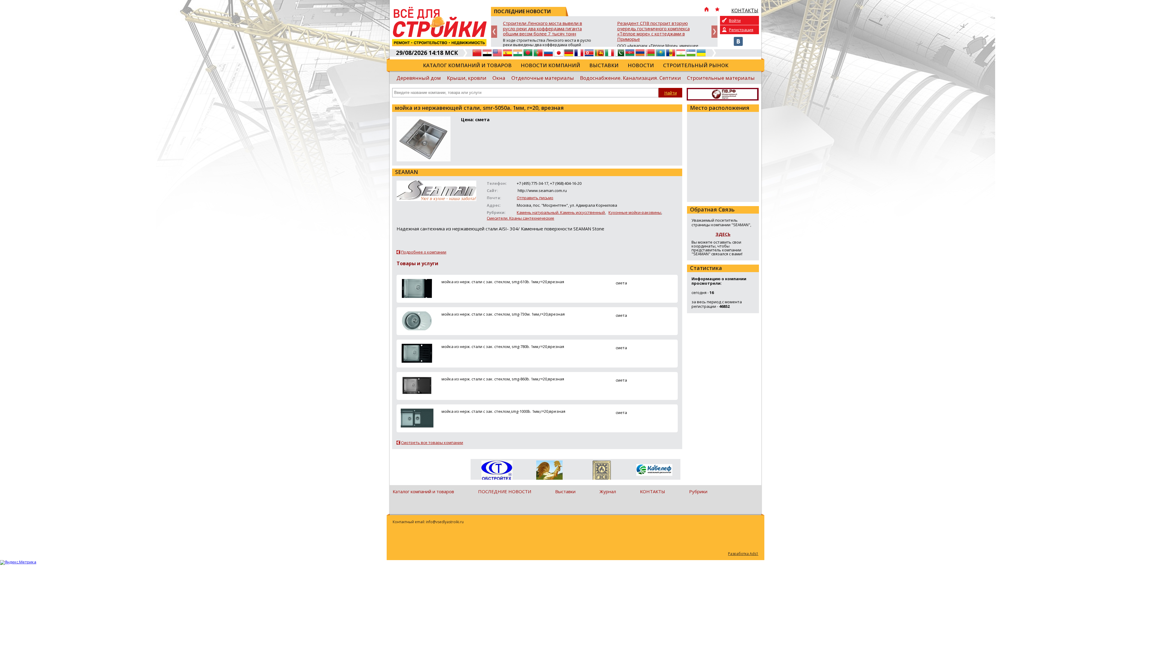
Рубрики (698, 491)
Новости (641, 65)
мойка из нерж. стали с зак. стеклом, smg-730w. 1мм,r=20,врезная (503, 314)
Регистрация (741, 29)
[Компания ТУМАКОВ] (549, 471)
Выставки (604, 65)
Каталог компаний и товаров (467, 65)
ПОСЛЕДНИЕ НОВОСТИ (504, 491)
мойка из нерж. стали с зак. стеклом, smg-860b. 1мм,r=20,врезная (503, 379)
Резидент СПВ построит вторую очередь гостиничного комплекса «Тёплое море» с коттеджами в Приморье (653, 31)
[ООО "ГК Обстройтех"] (496, 470)
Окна (498, 77)
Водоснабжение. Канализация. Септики (630, 77)
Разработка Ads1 (743, 553)
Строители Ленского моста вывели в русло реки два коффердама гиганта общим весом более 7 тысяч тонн (542, 29)
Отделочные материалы (542, 77)
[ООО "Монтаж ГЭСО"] (601, 471)
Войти (735, 20)
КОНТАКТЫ (652, 491)
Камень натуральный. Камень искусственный (561, 212)
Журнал (607, 491)
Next (714, 31)
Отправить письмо (535, 197)
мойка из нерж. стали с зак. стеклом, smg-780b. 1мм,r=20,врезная (503, 346)
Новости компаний (550, 65)
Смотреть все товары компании (432, 442)
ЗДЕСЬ (722, 234)
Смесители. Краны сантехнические (520, 218)
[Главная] (706, 10)
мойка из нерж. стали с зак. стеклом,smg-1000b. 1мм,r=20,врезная (503, 411)
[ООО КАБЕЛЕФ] (654, 470)
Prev (494, 31)
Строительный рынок (695, 65)
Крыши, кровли (466, 77)
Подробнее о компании (423, 252)
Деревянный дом (419, 77)
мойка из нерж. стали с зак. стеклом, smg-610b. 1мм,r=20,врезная (503, 281)
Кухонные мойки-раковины (634, 212)
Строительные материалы (721, 77)
